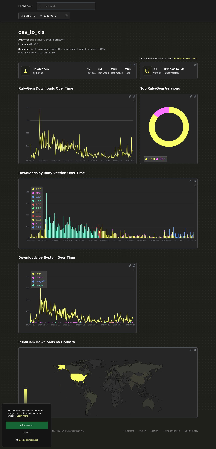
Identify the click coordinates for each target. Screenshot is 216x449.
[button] (27, 440)
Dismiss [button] (27, 432)
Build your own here (185, 58)
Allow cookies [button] (26, 425)
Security (154, 430)
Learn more (22, 415)
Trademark (128, 430)
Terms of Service (171, 430)
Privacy (142, 430)
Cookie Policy (191, 430)
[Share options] (130, 65)
